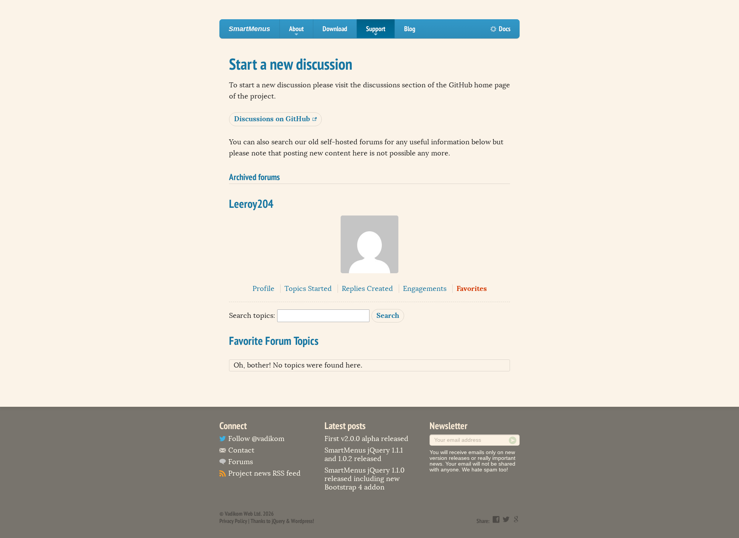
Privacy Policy (233, 521)
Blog (409, 28)
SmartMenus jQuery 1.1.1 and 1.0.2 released (363, 454)
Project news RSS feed (264, 473)
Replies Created (367, 288)
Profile (263, 288)
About (296, 31)
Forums (240, 462)
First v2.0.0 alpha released (366, 438)
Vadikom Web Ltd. (243, 513)
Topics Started (308, 288)
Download (335, 28)
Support (375, 31)
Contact (241, 450)
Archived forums (254, 176)
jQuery (278, 521)
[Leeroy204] (369, 278)
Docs (504, 28)
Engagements (424, 288)
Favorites (471, 288)
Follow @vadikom (256, 438)
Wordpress (302, 521)
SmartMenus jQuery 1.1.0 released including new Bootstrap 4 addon (364, 478)
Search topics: (252, 315)
